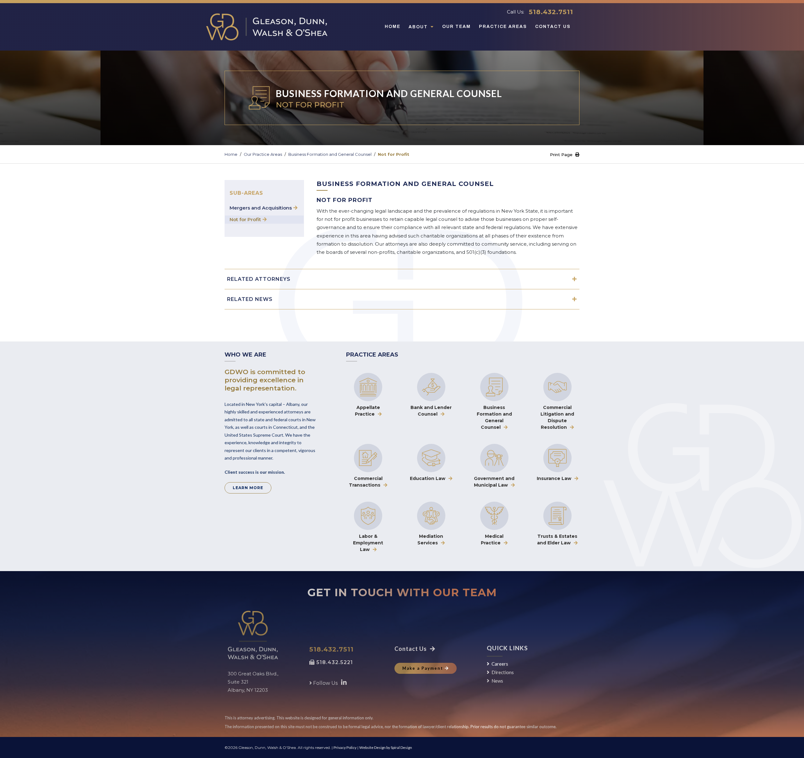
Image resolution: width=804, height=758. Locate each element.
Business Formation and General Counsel (330, 154)
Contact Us (553, 26)
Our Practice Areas (263, 154)
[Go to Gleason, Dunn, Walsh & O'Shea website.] (253, 635)
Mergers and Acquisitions (261, 208)
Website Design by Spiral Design (385, 747)
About (419, 27)
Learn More (248, 487)
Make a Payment (422, 668)
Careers (500, 664)
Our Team (456, 26)
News (497, 681)
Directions (503, 672)
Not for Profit (245, 219)
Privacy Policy (345, 747)
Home (392, 26)
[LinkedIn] (344, 682)
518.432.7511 (551, 12)
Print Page (562, 154)
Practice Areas (503, 26)
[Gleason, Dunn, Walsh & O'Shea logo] (267, 27)
